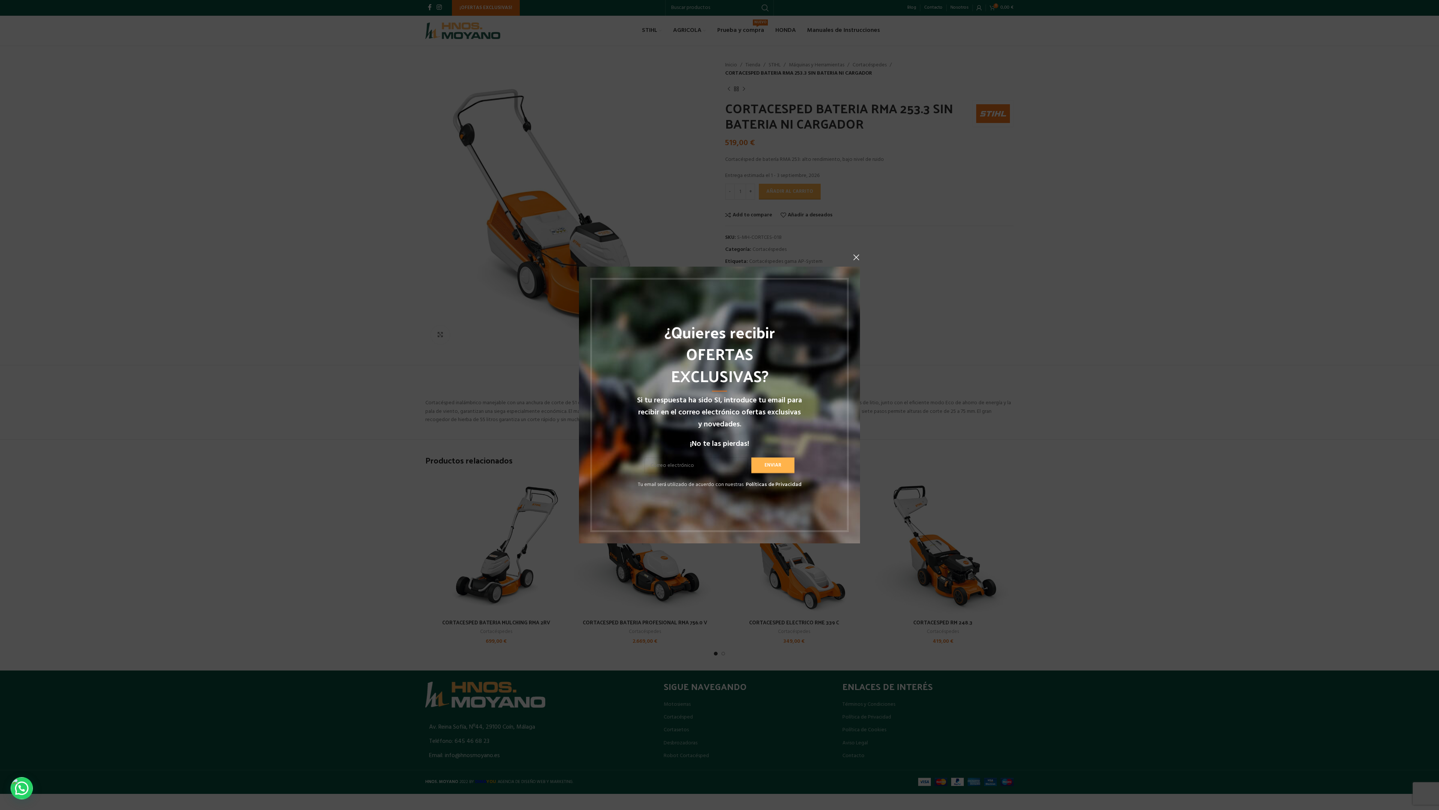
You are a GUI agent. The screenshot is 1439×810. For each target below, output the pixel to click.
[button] (21, 788)
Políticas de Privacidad (774, 484)
